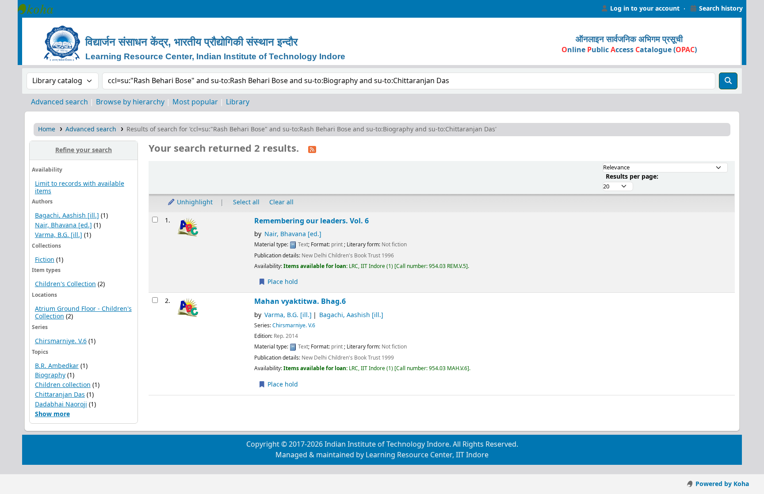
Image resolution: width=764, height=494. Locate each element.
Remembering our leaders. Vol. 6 (311, 221)
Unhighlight (194, 202)
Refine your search (83, 150)
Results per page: (632, 176)
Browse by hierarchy (130, 102)
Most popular (195, 102)
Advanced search (59, 102)
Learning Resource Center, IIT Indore (40, 9)
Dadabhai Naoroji (61, 404)
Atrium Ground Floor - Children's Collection (83, 312)
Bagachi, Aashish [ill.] (67, 215)
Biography (50, 375)
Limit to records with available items (79, 187)
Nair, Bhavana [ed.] (63, 225)
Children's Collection (65, 284)
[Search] (728, 81)
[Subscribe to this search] (312, 149)
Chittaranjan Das (60, 394)
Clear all (281, 202)
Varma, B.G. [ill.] (58, 235)
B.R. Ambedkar (57, 366)
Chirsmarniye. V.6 (61, 341)
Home (46, 129)
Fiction (44, 259)
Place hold (282, 282)
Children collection (63, 385)
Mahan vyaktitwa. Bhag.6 (300, 301)
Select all (246, 202)
